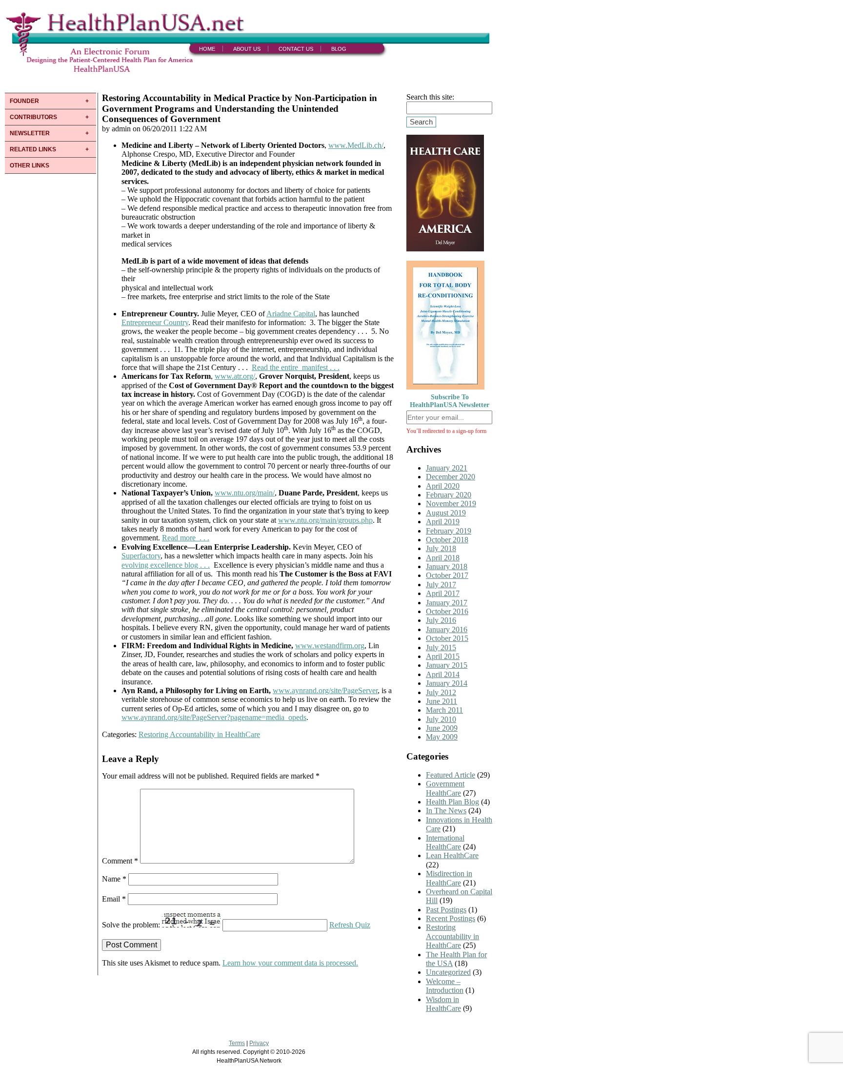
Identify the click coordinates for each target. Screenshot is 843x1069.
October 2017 (447, 575)
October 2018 (447, 539)
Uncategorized (448, 972)
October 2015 (447, 638)
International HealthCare (445, 842)
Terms (237, 1043)
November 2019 (451, 503)
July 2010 (441, 719)
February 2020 (448, 495)
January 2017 (446, 602)
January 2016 (446, 629)
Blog (338, 49)
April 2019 (443, 521)
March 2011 (444, 710)
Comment (120, 861)
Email (114, 899)
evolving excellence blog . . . (165, 565)
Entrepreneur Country (154, 322)
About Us (247, 49)
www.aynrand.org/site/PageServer (325, 690)
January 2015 (446, 665)
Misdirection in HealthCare (449, 877)
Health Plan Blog (452, 802)
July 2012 (441, 692)
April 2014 (443, 674)
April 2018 (443, 558)
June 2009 (442, 728)
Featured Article (450, 775)
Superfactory (141, 556)
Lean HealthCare (452, 855)
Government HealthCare (445, 788)
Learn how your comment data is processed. (290, 963)
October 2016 (447, 611)
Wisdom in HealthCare (443, 1003)
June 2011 (441, 701)
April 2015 (443, 656)
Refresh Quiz (349, 925)
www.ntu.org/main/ (245, 493)
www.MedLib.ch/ (355, 145)
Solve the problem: (132, 925)
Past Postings (446, 909)
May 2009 (442, 737)
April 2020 (443, 486)
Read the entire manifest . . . (296, 367)
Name (114, 879)
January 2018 (446, 566)
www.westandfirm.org (329, 645)
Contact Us (296, 49)
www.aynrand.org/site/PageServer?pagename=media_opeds (213, 717)
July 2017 (441, 584)
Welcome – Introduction (444, 985)
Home (207, 49)
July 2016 (441, 620)
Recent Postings (450, 918)
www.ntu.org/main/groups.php (325, 520)
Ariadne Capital (290, 313)
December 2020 (450, 477)
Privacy (259, 1043)
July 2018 (441, 548)
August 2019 (446, 513)
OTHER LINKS (29, 165)
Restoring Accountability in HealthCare (199, 734)
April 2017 (443, 593)
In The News (446, 810)
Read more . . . (185, 538)
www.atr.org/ (235, 376)
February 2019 (448, 531)
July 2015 (441, 647)
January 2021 (446, 468)
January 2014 (446, 683)
